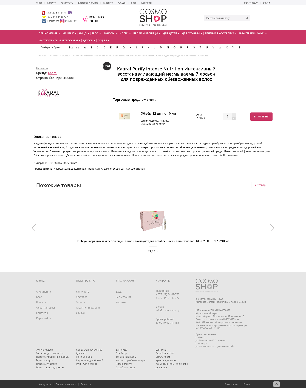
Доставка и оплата (88, 2)
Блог (133, 2)
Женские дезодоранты (50, 353)
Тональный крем (126, 356)
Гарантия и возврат (88, 307)
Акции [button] (102, 40)
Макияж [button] (69, 33)
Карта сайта (43, 318)
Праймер (121, 353)
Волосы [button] (109, 33)
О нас (39, 2)
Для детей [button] (170, 33)
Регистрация (251, 2)
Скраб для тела (165, 353)
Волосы (42, 68)
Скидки (122, 2)
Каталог (51, 2)
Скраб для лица (125, 367)
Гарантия (108, 2)
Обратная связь (46, 307)
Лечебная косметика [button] (220, 33)
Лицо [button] (83, 33)
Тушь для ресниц (86, 363)
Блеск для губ (124, 363)
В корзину (261, 116)
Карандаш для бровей (89, 360)
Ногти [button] (124, 33)
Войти (266, 2)
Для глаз (81, 353)
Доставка (81, 297)
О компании (43, 291)
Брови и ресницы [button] (146, 33)
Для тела (161, 349)
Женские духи (44, 349)
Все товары (261, 185)
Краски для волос (166, 360)
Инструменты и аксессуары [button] (58, 40)
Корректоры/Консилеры (131, 360)
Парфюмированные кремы (52, 356)
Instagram (71, 21)
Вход (118, 291)
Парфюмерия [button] (48, 33)
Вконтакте (53, 21)
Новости (41, 302)
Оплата (80, 302)
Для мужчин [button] (191, 33)
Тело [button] (95, 33)
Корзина (121, 302)
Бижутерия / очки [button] (252, 33)
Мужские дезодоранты (50, 367)
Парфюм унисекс (46, 363)
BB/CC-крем (163, 356)
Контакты (146, 2)
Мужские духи (44, 360)
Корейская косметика (89, 349)
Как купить (67, 2)
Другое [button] (88, 40)
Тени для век (84, 356)
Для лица (121, 349)
